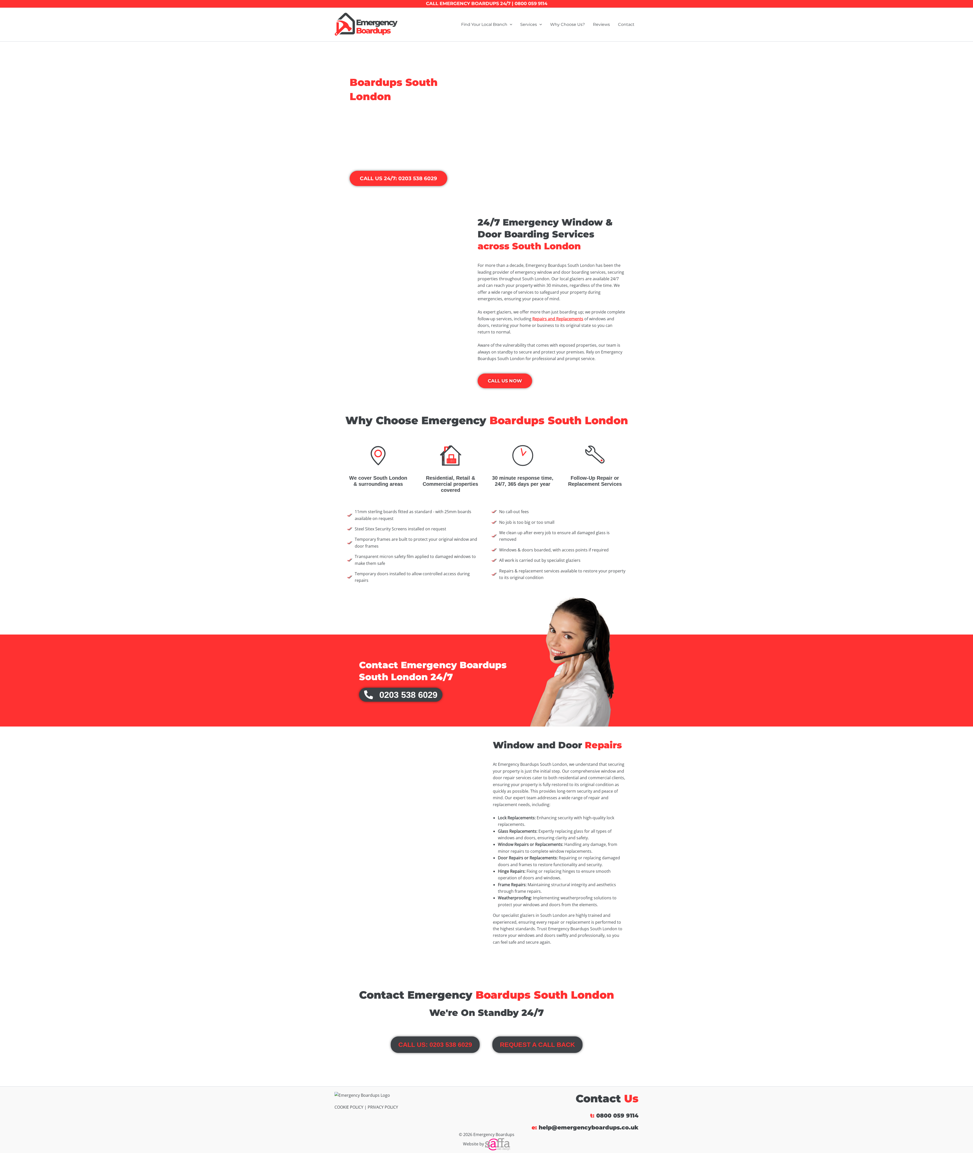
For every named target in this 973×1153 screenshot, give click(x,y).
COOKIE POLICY (348, 1107)
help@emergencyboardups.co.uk (589, 1127)
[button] (509, 24)
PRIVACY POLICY (383, 1107)
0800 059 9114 (617, 1115)
